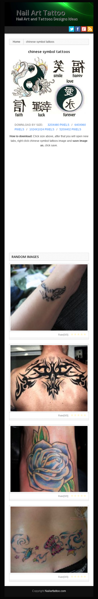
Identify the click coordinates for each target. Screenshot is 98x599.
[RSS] (90, 29)
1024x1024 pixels (41, 129)
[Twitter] (71, 29)
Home (16, 41)
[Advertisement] (49, 199)
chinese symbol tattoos (49, 51)
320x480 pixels (58, 124)
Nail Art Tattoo (40, 12)
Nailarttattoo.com (55, 591)
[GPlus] (84, 29)
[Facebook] (77, 29)
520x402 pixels (70, 129)
